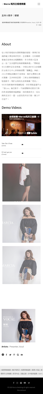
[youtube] (25, 383)
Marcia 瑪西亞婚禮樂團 (15, 4)
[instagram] (17, 383)
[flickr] (21, 383)
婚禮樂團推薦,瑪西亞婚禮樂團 (10, 22)
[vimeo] (29, 383)
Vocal (33, 22)
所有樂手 (23, 22)
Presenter (28, 22)
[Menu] (39, 4)
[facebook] (13, 383)
